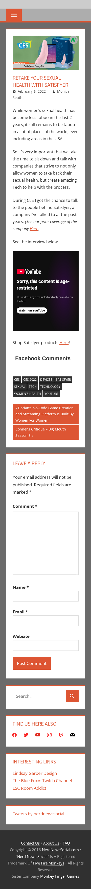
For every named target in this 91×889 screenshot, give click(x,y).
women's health (27, 394)
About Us (51, 843)
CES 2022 (30, 379)
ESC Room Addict (29, 788)
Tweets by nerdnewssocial (38, 813)
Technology (50, 387)
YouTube (51, 394)
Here (34, 228)
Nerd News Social (32, 856)
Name (21, 587)
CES (17, 379)
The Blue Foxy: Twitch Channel (42, 780)
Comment (25, 506)
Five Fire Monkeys (48, 863)
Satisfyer (63, 379)
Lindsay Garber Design (35, 773)
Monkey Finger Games (59, 876)
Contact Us (30, 843)
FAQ (66, 843)
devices (46, 379)
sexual (19, 387)
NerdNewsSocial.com (60, 849)
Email (20, 612)
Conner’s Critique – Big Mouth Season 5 (40, 432)
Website (21, 636)
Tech (33, 387)
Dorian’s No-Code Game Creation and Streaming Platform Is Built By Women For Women (44, 414)
